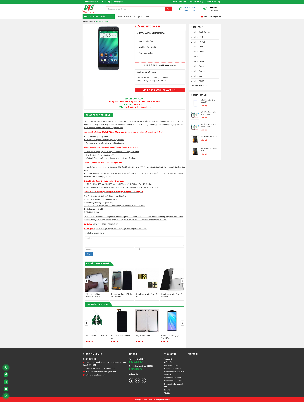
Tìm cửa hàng (105, 2)
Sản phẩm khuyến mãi (212, 17)
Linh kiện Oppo (197, 66)
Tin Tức (91, 21)
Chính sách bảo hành (172, 378)
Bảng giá (137, 17)
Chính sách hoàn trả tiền (173, 381)
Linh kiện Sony (197, 76)
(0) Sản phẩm (213, 10)
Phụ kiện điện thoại (199, 86)
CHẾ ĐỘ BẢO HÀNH (160, 65)
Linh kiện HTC (197, 37)
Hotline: (128, 104)
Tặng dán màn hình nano (148, 41)
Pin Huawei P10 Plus (209, 136)
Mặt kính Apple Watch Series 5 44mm (209, 113)
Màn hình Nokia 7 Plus (170, 335)
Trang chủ (168, 359)
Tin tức (167, 393)
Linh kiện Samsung (199, 71)
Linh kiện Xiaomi (198, 81)
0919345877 (93, 2)
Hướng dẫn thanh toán (178, 2)
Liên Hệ (147, 17)
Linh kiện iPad (197, 47)
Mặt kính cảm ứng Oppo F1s (208, 101)
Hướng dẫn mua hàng (196, 2)
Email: (120, 107)
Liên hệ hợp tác (118, 2)
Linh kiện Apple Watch (200, 32)
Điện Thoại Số (149, 400)
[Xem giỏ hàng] (205, 9)
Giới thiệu (127, 17)
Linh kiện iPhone (198, 52)
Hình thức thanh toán (172, 369)
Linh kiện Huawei (198, 42)
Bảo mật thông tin (171, 365)
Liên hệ (167, 390)
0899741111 (189, 10)
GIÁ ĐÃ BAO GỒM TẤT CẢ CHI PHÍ (160, 90)
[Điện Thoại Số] (89, 9)
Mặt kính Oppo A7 (118, 335)
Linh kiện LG (196, 56)
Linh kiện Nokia (197, 61)
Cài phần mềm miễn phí (147, 47)
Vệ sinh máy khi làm (146, 53)
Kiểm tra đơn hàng (213, 2)
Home (120, 17)
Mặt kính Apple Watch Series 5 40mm (209, 125)
